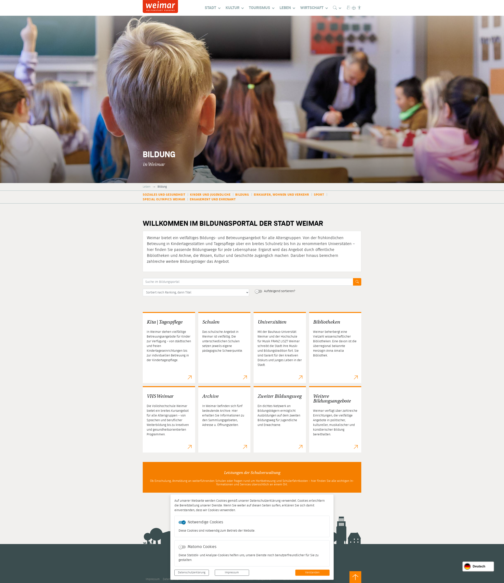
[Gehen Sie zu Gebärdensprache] (348, 8)
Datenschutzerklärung (191, 572)
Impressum (232, 572)
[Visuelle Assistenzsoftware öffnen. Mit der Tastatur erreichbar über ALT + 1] (359, 8)
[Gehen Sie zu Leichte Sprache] (354, 8)
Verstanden (312, 572)
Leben (146, 186)
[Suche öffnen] (338, 8)
